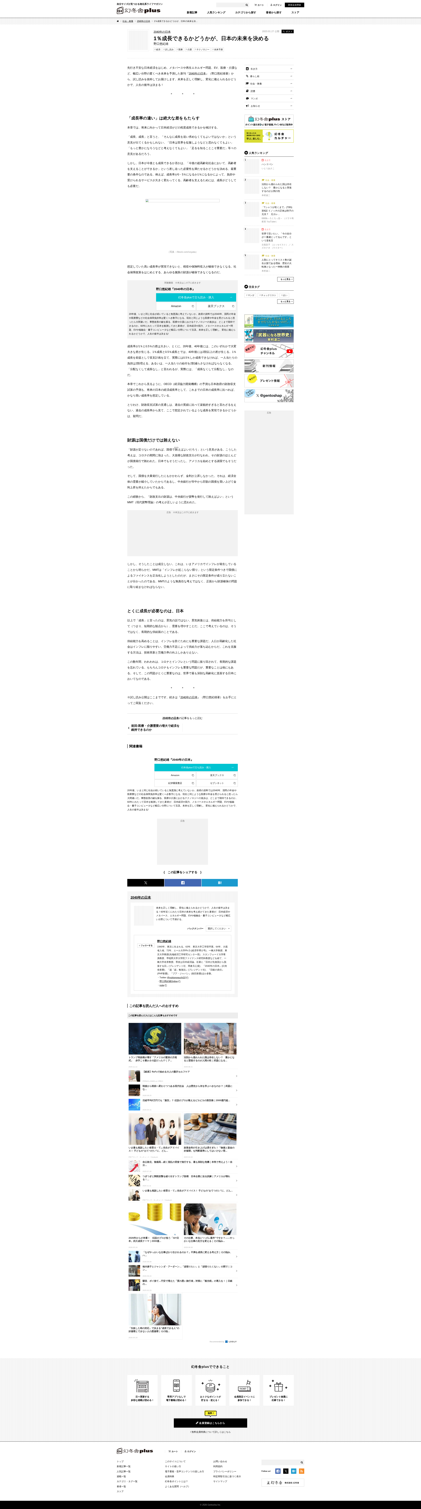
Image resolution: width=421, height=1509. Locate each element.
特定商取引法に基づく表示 (227, 1476)
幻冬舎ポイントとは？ (176, 1481)
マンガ (254, 98)
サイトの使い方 (173, 1466)
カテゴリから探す (245, 12)
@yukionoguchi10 (176, 977)
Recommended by (217, 1342)
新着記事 (192, 12)
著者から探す (274, 12)
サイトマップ (220, 1481)
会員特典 (169, 1476)
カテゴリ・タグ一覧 (127, 1481)
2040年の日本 (143, 21)
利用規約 (218, 1466)
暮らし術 (254, 76)
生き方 (254, 69)
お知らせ (255, 106)
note (162, 985)
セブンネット (217, 783)
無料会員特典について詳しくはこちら (211, 1432)
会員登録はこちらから (212, 1423)
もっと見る (285, 279)
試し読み (169, 49)
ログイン (277, 5)
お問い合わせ (220, 1461)
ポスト (289, 31)
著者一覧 (121, 1486)
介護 (189, 49)
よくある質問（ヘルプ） (177, 1486)
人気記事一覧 (124, 1471)
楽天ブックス (216, 306)
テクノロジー (203, 49)
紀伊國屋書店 (175, 783)
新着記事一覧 (124, 1466)
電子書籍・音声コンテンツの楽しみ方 (184, 1471)
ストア (295, 12)
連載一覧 (121, 1476)
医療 (180, 49)
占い (285, 295)
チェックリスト (268, 295)
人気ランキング (216, 12)
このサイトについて (175, 1461)
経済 (158, 49)
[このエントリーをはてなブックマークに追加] (293, 1471)
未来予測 (218, 49)
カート (261, 5)
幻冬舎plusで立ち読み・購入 (196, 297)
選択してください (217, 928)
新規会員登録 (294, 5)
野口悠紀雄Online (169, 981)
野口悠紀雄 (164, 941)
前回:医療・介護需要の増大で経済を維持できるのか (155, 727)
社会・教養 (128, 21)
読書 (253, 91)
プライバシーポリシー (224, 1471)
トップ (120, 1461)
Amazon (176, 306)
